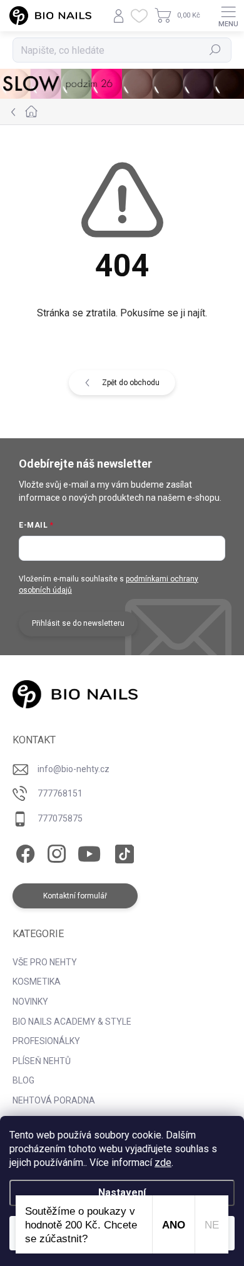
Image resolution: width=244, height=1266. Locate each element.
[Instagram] (55, 852)
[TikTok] (122, 852)
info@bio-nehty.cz (73, 769)
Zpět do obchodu (131, 382)
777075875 (60, 818)
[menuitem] (45, 962)
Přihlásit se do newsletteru (78, 623)
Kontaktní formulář (75, 896)
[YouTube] (89, 852)
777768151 (60, 793)
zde (163, 1162)
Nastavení (122, 1192)
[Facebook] (23, 852)
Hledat (215, 50)
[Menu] (228, 15)
